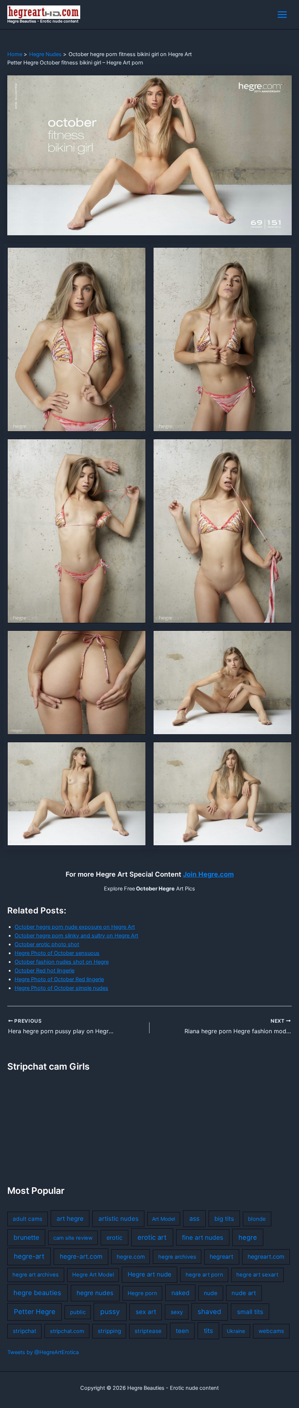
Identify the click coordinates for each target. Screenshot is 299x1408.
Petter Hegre (34, 1311)
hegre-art (29, 1256)
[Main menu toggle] (282, 14)
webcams (271, 1331)
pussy (110, 1311)
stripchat (24, 1331)
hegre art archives (35, 1274)
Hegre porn (142, 1293)
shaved (209, 1311)
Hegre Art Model (93, 1274)
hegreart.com (266, 1256)
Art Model (163, 1219)
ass (194, 1218)
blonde (257, 1218)
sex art (146, 1311)
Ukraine (236, 1331)
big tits (224, 1218)
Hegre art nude (149, 1274)
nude (210, 1293)
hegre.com (131, 1256)
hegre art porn (204, 1274)
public (78, 1312)
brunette (26, 1237)
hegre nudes (95, 1293)
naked (180, 1293)
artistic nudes (118, 1218)
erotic (114, 1237)
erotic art (152, 1237)
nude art (244, 1293)
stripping (109, 1331)
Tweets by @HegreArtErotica (43, 1352)
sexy (177, 1312)
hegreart (221, 1256)
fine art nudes (202, 1237)
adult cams (27, 1218)
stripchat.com (67, 1331)
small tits (250, 1311)
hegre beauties (37, 1293)
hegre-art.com (81, 1256)
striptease (148, 1331)
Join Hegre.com (208, 874)
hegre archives (177, 1257)
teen (182, 1330)
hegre (247, 1237)
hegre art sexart (257, 1274)
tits (208, 1330)
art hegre (70, 1218)
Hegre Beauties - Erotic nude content (42, 21)
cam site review (73, 1238)
